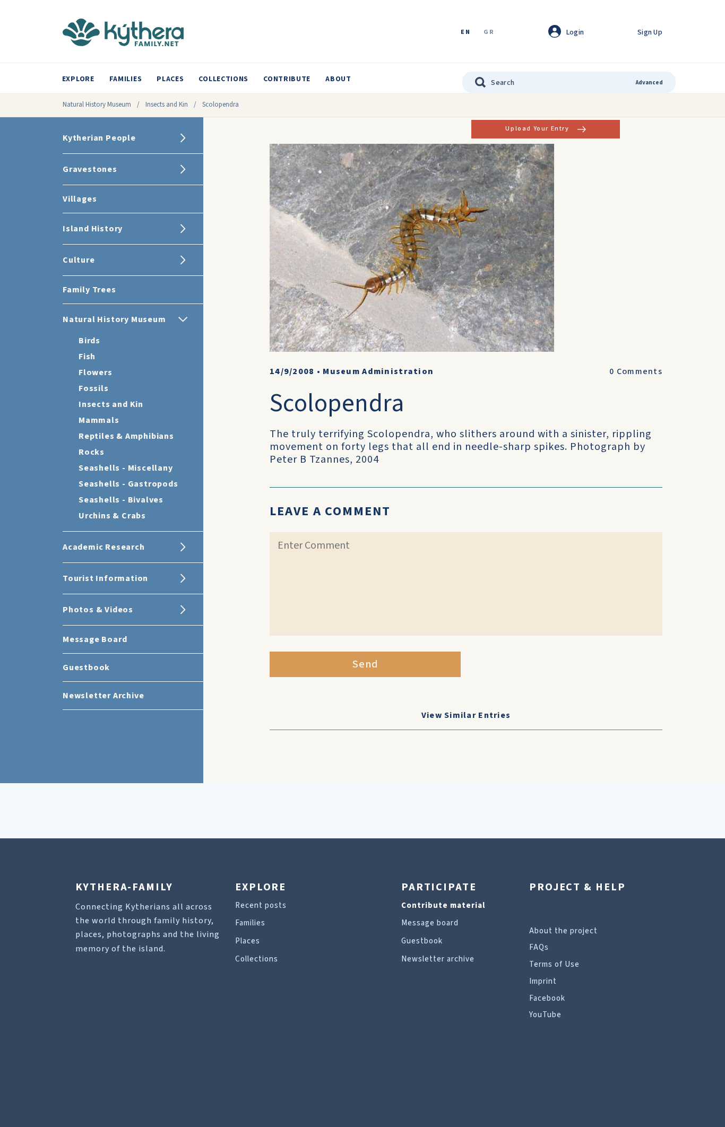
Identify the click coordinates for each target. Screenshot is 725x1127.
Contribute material (443, 905)
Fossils (94, 388)
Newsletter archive (437, 959)
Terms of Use (554, 964)
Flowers (96, 372)
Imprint (543, 981)
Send (365, 664)
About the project (563, 931)
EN (465, 32)
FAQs (539, 947)
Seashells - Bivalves (121, 500)
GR (489, 32)
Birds (89, 340)
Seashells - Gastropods (128, 484)
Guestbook (422, 941)
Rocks (92, 452)
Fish (87, 356)
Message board (430, 923)
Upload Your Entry (537, 128)
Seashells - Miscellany (126, 468)
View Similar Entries (466, 715)
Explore (78, 79)
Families (125, 79)
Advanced (649, 82)
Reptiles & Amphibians (126, 436)
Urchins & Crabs (112, 516)
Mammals (99, 420)
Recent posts (261, 905)
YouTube (545, 1014)
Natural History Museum (97, 104)
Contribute (286, 79)
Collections (223, 79)
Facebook (547, 998)
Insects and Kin (166, 104)
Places (170, 79)
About (338, 79)
